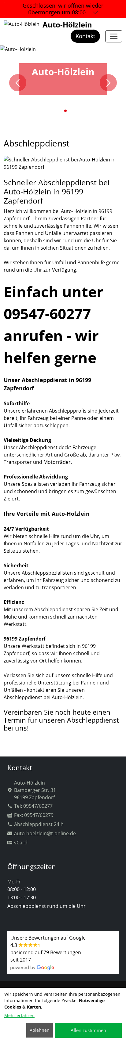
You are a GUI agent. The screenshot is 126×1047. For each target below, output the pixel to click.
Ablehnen (40, 1030)
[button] (60, 111)
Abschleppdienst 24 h (39, 824)
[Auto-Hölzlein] (113, 36)
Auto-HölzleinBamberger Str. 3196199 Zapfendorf (35, 790)
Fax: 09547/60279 (34, 815)
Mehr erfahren (19, 1015)
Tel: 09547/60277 (33, 806)
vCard (21, 842)
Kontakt (85, 36)
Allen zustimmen (88, 1030)
